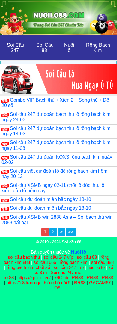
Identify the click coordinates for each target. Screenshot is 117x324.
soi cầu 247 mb (69, 267)
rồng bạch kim (74, 262)
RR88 (77, 277)
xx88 (9, 277)
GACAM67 (100, 282)
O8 (57, 287)
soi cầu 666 (45, 262)
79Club (61, 277)
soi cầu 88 (87, 257)
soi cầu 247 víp (58, 257)
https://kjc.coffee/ (34, 277)
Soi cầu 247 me (66, 272)
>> (71, 231)
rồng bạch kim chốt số (28, 267)
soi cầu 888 (102, 262)
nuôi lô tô (96, 267)
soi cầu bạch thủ (24, 257)
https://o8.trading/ (23, 282)
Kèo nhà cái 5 (57, 282)
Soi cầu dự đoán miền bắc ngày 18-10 (50, 199)
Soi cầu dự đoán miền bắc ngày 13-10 (50, 208)
